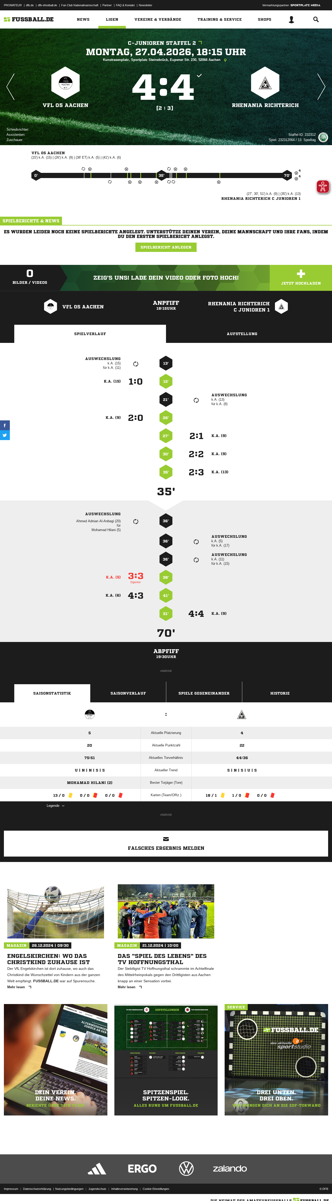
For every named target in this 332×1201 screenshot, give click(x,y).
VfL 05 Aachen (65, 105)
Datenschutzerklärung (37, 1188)
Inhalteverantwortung (124, 1188)
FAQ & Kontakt (125, 5)
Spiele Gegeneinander (204, 693)
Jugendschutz (97, 1188)
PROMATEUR (13, 5)
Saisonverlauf (128, 693)
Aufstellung (242, 334)
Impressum (11, 1188)
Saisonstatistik (52, 693)
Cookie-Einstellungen (156, 1188)
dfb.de (30, 5)
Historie (280, 693)
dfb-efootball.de (47, 5)
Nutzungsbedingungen (69, 1188)
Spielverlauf (90, 334)
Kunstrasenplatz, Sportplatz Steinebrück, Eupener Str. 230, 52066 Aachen (162, 60)
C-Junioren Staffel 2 (162, 43)
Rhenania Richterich (265, 105)
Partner (107, 5)
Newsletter (145, 5)
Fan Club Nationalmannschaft (79, 5)
